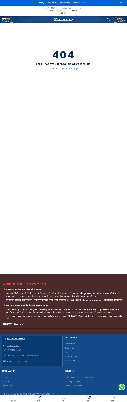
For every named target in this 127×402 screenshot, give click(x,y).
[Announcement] (63, 2)
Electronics (69, 348)
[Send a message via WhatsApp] (122, 387)
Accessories (69, 344)
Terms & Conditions (73, 386)
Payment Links (70, 356)
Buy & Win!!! (69, 360)
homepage (72, 69)
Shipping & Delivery (72, 381)
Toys (66, 352)
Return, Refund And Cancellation (78, 377)
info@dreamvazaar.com (72, 8)
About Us (6, 381)
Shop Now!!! (74, 10)
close (5, 3)
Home (4, 377)
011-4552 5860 (52, 8)
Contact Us (7, 386)
